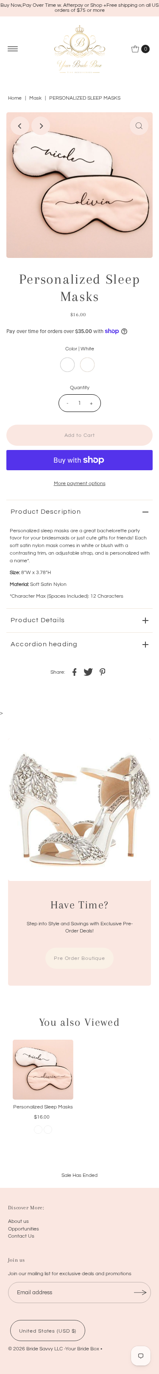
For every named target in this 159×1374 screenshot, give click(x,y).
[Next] (40, 126)
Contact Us (21, 1235)
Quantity (79, 387)
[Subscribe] (140, 1292)
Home (15, 98)
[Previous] (20, 126)
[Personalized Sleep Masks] (43, 1070)
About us (18, 1221)
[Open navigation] (13, 49)
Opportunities (23, 1228)
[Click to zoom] (139, 126)
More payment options (80, 483)
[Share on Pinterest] (102, 671)
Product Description (46, 511)
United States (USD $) (48, 1330)
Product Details (38, 620)
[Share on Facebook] (74, 671)
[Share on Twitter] (88, 671)
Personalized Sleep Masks (43, 1106)
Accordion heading (44, 644)
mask (35, 98)
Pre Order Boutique (79, 958)
